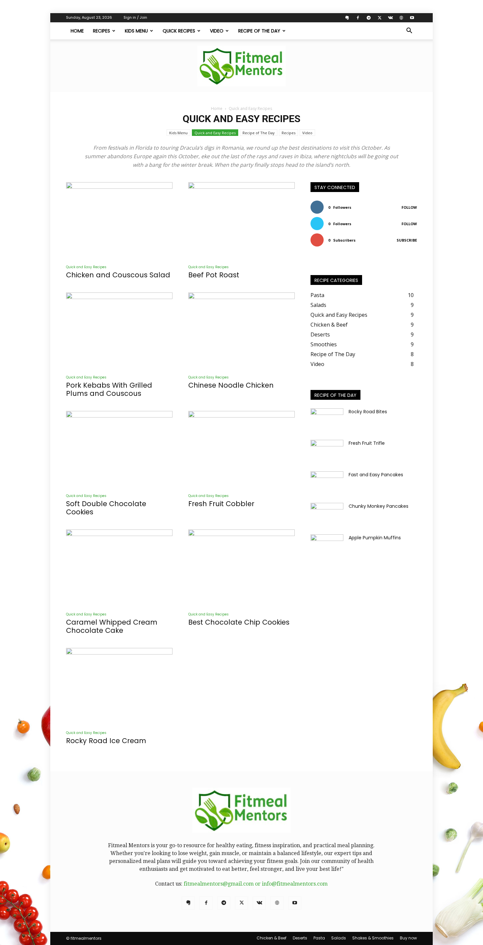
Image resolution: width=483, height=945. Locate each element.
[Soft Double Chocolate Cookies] (119, 449)
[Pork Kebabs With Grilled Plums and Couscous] (119, 331)
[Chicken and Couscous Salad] (119, 220)
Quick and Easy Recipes (215, 132)
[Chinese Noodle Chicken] (241, 331)
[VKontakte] (390, 17)
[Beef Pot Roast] (241, 220)
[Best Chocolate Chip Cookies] (241, 568)
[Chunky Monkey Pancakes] (326, 514)
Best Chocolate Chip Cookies (238, 622)
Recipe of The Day (259, 31)
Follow (409, 207)
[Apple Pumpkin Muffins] (326, 545)
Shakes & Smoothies (373, 938)
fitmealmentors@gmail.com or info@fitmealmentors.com (256, 884)
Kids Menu (136, 31)
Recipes (101, 31)
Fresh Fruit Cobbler (221, 503)
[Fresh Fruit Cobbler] (241, 449)
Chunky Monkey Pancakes (378, 506)
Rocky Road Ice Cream (106, 740)
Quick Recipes (179, 31)
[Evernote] (347, 17)
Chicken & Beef (272, 938)
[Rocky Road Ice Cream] (119, 686)
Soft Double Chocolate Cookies (106, 508)
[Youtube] (412, 17)
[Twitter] (379, 17)
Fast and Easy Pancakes (376, 474)
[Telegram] (369, 17)
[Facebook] (358, 17)
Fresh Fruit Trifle (367, 443)
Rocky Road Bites (368, 411)
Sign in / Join (135, 17)
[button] (409, 31)
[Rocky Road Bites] (326, 419)
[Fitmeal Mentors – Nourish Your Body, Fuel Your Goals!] (241, 66)
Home (77, 31)
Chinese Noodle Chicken (231, 385)
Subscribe (407, 240)
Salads (338, 938)
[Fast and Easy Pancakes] (326, 482)
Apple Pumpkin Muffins (375, 537)
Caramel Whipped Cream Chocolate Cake (111, 626)
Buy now (408, 938)
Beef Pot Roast (213, 275)
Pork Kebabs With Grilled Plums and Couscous (109, 389)
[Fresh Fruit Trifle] (326, 451)
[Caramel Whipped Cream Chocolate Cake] (119, 568)
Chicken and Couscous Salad (118, 275)
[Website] (401, 17)
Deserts (300, 938)
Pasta (319, 938)
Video (216, 31)
